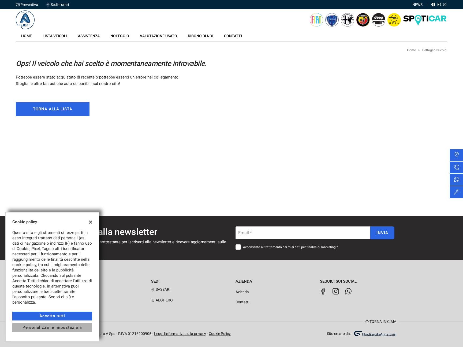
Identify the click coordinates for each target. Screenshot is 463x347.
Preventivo (29, 4)
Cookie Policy (220, 333)
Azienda (242, 292)
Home (26, 36)
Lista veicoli (55, 36)
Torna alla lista (52, 109)
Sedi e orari (60, 4)
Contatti (233, 36)
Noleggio (119, 36)
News (417, 4)
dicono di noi (200, 36)
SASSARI (162, 289)
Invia (382, 232)
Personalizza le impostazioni (52, 327)
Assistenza (89, 36)
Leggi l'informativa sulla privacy (180, 333)
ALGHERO (164, 300)
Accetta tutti (52, 316)
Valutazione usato (158, 36)
